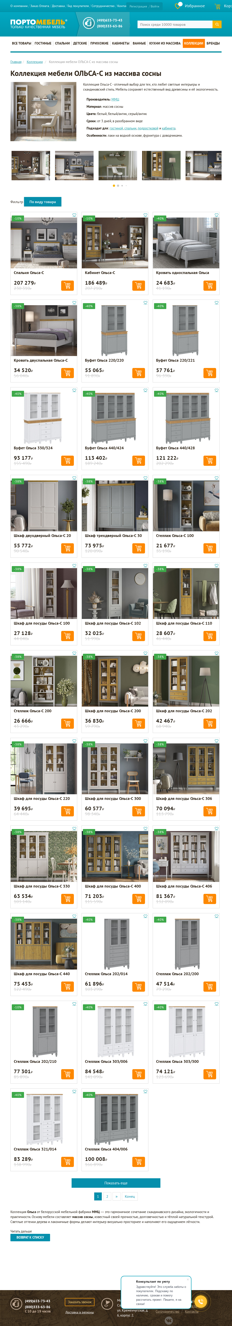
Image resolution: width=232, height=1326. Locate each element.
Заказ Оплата (39, 6)
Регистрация (138, 6)
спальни (130, 128)
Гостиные (43, 43)
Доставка (58, 6)
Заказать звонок (80, 1302)
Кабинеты (120, 43)
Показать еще (116, 1183)
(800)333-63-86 (109, 26)
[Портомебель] (38, 23)
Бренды (213, 43)
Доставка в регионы (79, 1312)
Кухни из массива (165, 43)
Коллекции (193, 43)
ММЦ (115, 99)
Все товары (21, 43)
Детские (80, 43)
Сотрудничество (103, 6)
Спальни (62, 43)
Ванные (139, 43)
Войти (155, 6)
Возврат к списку (30, 1237)
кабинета (168, 128)
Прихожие (99, 43)
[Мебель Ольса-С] (43, 111)
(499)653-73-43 (109, 20)
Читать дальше (21, 1231)
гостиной (116, 128)
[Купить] (67, 286)
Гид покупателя (78, 6)
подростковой (148, 128)
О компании (19, 6)
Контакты (124, 6)
